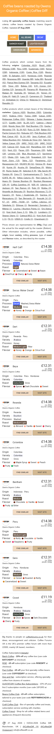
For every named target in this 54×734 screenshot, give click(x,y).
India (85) (39, 79)
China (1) (24, 100)
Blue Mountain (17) (31, 154)
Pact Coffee (7, 670)
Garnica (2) (45, 195)
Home (13, 37)
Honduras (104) (35, 76)
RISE (4, 663)
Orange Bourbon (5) (22, 181)
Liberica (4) (45, 184)
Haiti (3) (15, 96)
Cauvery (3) (8, 195)
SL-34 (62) (21, 129)
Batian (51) (46, 129)
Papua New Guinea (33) (18, 82)
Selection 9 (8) (29, 171)
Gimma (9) (40, 164)
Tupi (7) (47, 174)
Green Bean (19, 50)
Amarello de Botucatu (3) (13, 191)
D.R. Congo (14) (42, 86)
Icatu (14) (25, 157)
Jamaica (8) (20, 89)
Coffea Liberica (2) (41, 202)
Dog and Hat (8, 677)
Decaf (40, 37)
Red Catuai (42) (10, 136)
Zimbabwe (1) (12, 100)
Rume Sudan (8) (14, 171)
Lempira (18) (14, 154)
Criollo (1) (28, 219)
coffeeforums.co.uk (34, 637)
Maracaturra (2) (9, 198)
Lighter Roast (37, 44)
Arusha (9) (23, 167)
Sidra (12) (27, 160)
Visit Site (42, 281)
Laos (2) (24, 96)
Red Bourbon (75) (34, 126)
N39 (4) (35, 184)
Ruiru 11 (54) (34, 129)
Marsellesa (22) (38, 147)
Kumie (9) (11, 167)
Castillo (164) (15, 123)
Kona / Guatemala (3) (27, 195)
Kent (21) (12, 150)
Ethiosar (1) (21, 205)
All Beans (26, 37)
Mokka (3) (46, 188)
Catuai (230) (45, 116)
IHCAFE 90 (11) (27, 164)
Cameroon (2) (36, 96)
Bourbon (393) (34, 112)
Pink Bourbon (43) (43, 133)
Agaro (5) (6, 181)
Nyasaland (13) (38, 157)
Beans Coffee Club (10, 694)
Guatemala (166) (36, 69)
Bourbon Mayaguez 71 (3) (39, 191)
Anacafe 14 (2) (44, 198)
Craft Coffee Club (10, 704)
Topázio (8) (7, 174)
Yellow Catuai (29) (11, 143)
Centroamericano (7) (32, 174)
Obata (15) (13, 157)
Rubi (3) (36, 188)
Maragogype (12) (10, 164)
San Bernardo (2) (27, 198)
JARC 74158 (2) (20, 202)
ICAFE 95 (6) (8, 178)
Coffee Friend (8, 711)
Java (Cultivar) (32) (41, 136)
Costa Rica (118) (34, 72)
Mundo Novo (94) (16, 126)
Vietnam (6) (33, 93)
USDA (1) (19, 219)
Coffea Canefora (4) (20, 184)
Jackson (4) (8, 188)
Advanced (36, 50)
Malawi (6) (7, 93)
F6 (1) (10, 219)
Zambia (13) (8, 89)
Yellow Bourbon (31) (11, 140)
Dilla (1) (33, 212)
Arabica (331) (15, 116)
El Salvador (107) (17, 76)
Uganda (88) (28, 79)
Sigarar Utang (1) (10, 215)
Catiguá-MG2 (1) (27, 215)
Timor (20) (13, 86)
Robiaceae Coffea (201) (13, 119)
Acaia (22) (25, 147)
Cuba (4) (6, 96)
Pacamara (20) (38, 150)
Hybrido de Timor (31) (32, 140)
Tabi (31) (47, 140)
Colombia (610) (29, 65)
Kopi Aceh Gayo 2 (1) (17, 212)
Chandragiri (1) (41, 219)
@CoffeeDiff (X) (31, 726)
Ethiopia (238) (8, 69)
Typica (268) (31, 116)
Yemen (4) (46, 93)
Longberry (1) (44, 212)
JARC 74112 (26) (29, 143)
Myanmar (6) (45, 89)
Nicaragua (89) (14, 79)
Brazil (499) (45, 65)
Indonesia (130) (16, 72)
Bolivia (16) (26, 86)
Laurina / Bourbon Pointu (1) (26, 209)
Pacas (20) (24, 150)
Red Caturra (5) (43, 178)
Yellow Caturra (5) (25, 178)
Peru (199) (22, 69)
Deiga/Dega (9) (37, 167)
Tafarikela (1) (8, 205)
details (25, 653)
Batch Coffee (8, 656)
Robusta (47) (27, 133)
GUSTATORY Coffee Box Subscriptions (20, 684)
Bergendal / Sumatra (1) (39, 205)
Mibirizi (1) (7, 209)
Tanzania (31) (36, 82)
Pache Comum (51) (11, 133)
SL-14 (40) (25, 136)
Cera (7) (18, 174)
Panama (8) (32, 89)
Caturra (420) (19, 112)
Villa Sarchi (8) (44, 171)
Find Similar (22, 281)
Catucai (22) (13, 147)
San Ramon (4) (22, 188)
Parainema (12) (43, 160)
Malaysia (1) (35, 100)
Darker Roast (16, 44)
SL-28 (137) (29, 123)
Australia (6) (20, 93)
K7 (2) (5, 202)
